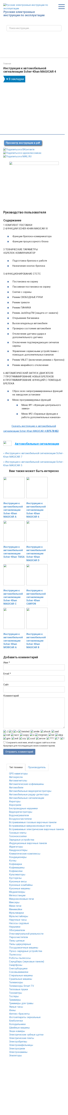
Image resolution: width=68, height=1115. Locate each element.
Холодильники (17, 1024)
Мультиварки (16, 912)
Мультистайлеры (18, 916)
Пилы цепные (17, 940)
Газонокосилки (18, 836)
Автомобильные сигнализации (26, 797)
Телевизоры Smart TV (21, 985)
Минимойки (15, 909)
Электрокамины (18, 1052)
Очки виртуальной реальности (26, 933)
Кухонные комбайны (21, 884)
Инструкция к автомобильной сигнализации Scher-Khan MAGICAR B (36, 641)
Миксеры (14, 902)
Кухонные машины (19, 888)
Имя (6, 662)
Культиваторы (17, 874)
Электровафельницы (21, 1045)
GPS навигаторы (18, 773)
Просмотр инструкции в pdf (23, 142)
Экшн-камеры (17, 1031)
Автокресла (16, 777)
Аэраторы (14, 801)
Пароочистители (18, 937)
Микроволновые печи (21, 898)
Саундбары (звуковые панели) (26, 961)
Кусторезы (15, 878)
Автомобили (16, 787)
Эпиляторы (15, 1055)
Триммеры (15, 999)
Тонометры (15, 992)
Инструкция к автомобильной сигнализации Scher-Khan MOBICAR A (13, 641)
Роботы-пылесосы (20, 958)
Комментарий (11, 695)
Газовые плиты (17, 832)
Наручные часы (18, 919)
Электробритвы (18, 1041)
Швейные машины (19, 1027)
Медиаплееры (17, 891)
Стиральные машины (21, 975)
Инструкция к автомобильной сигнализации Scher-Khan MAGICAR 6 (36, 510)
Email (7, 673)
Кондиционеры (18, 857)
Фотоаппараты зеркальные (25, 1017)
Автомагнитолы (18, 780)
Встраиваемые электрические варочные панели (36, 829)
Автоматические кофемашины (26, 784)
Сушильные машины (20, 978)
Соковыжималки (18, 971)
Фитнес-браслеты (19, 1013)
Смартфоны (15, 965)
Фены (12, 1010)
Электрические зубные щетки (26, 1034)
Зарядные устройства (21, 839)
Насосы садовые (19, 923)
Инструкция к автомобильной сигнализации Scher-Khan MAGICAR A (13, 510)
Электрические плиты (21, 1038)
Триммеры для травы (21, 1003)
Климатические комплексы (24, 853)
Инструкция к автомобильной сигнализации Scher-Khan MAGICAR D (36, 554)
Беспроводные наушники (23, 808)
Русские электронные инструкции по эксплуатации (24, 13)
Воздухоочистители (20, 818)
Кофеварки (15, 864)
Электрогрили (17, 1048)
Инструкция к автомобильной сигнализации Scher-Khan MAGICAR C (13, 597)
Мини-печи (15, 905)
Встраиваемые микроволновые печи (30, 825)
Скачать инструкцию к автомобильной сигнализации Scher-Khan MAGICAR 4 (31, 429)
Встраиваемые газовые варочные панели (32, 822)
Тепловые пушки (18, 989)
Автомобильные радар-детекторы (29, 794)
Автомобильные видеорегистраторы (30, 791)
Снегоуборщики (18, 968)
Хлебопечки (16, 1020)
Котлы (12, 860)
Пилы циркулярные (20, 944)
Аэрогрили (15, 804)
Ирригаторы (16, 846)
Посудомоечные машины (23, 947)
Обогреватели (17, 930)
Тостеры (14, 996)
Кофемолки (15, 871)
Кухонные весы (18, 881)
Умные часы (16, 1006)
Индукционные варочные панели (28, 843)
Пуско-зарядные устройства (25, 951)
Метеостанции (17, 895)
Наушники (14, 926)
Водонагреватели (19, 815)
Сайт (6, 684)
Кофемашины (17, 867)
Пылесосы (15, 954)
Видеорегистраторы (20, 811)
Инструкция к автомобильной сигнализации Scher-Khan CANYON (36, 597)
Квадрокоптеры (18, 850)
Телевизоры (16, 982)
